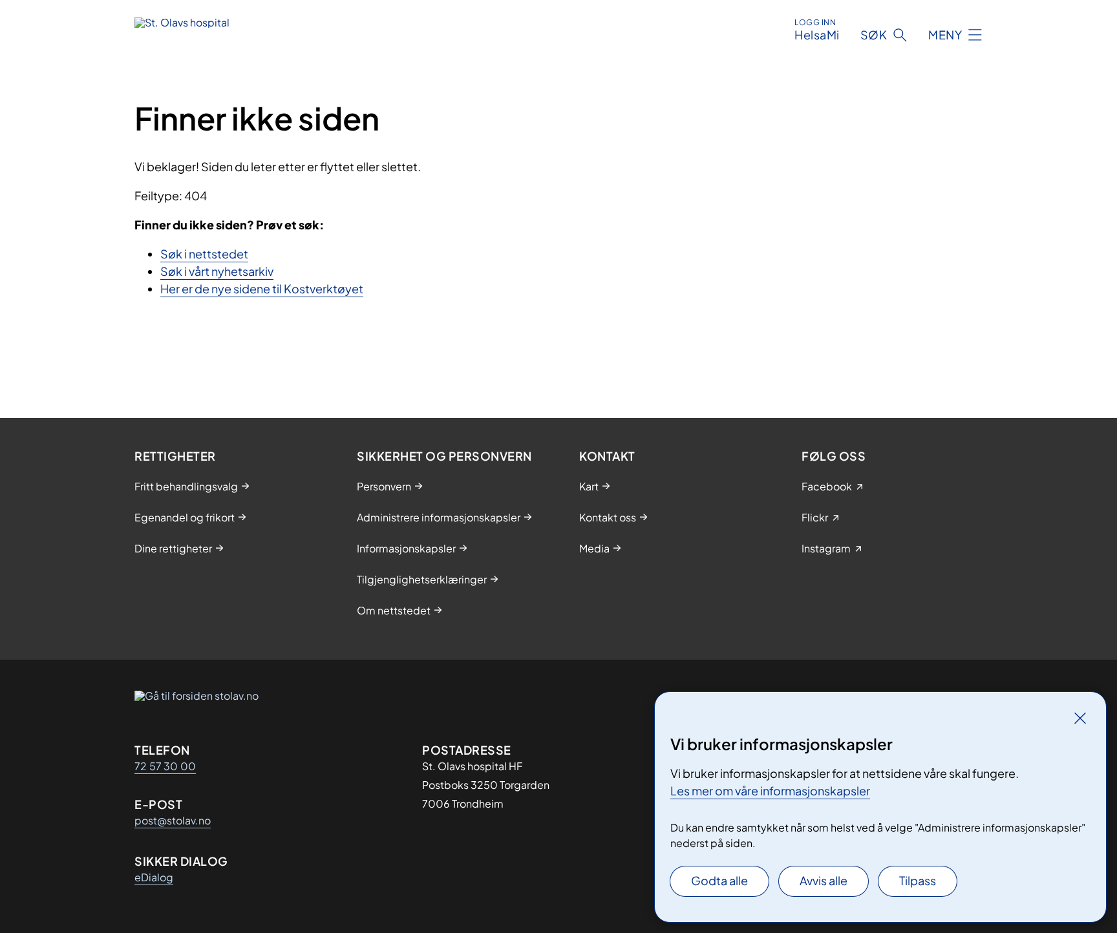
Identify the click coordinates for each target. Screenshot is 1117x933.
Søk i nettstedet (204, 253)
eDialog (153, 877)
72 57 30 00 (165, 766)
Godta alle (719, 880)
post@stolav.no (172, 820)
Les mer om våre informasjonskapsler (770, 790)
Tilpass (917, 880)
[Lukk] (1080, 718)
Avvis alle (823, 880)
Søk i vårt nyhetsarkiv (216, 271)
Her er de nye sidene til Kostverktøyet (261, 288)
